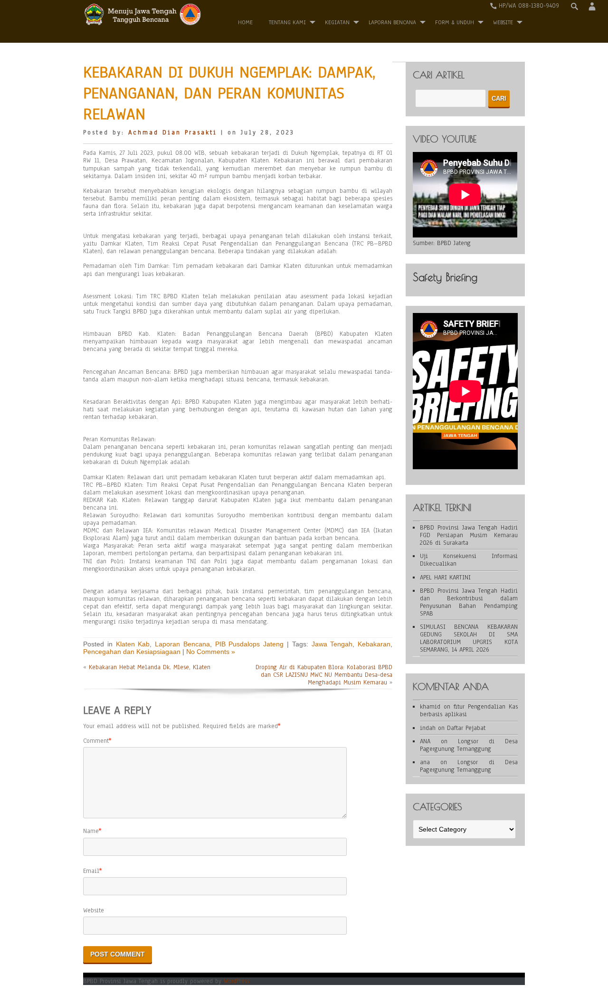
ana (425, 762)
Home (245, 22)
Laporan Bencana (392, 22)
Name (91, 831)
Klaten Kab (133, 644)
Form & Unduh (454, 22)
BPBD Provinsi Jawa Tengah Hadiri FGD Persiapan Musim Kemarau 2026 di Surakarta (469, 535)
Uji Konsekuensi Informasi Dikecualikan (469, 560)
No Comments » (210, 651)
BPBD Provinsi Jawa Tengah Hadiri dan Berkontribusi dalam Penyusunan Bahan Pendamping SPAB (469, 602)
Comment (96, 741)
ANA (425, 741)
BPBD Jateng (454, 243)
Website (93, 910)
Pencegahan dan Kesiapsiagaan (131, 651)
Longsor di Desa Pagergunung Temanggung (469, 745)
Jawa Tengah (332, 644)
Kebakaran (374, 644)
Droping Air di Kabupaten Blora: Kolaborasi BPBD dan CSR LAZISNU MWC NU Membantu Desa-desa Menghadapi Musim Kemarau (324, 675)
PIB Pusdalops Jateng (249, 644)
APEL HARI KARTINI (445, 577)
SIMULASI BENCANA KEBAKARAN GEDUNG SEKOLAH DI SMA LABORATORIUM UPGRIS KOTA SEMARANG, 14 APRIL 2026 (469, 638)
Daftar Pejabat (466, 728)
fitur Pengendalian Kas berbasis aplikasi (469, 710)
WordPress (236, 981)
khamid (430, 706)
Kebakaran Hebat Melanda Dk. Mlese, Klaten (149, 667)
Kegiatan (337, 22)
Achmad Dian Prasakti (172, 132)
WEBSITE (503, 22)
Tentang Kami (287, 22)
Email (91, 871)
